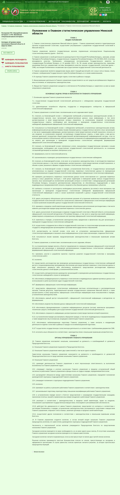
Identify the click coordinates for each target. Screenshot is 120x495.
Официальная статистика (12, 21)
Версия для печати (39, 451)
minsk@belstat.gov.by (106, 12)
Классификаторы (68, 21)
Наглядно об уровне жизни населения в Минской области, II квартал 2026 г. (13, 44)
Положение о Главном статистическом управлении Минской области (79, 26)
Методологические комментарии (35, 2)
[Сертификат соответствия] (93, 15)
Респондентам (83, 21)
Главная (4, 26)
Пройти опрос (12, 71)
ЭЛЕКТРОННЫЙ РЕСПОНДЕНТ (58, 2)
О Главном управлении (36, 21)
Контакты (107, 21)
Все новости (7, 53)
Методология (54, 21)
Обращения (94, 21)
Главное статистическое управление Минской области (40, 26)
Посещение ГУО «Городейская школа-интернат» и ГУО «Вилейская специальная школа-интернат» (14, 34)
